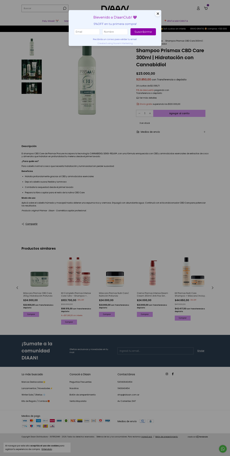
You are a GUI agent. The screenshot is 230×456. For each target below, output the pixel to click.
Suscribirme (143, 31)
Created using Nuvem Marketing (115, 43)
